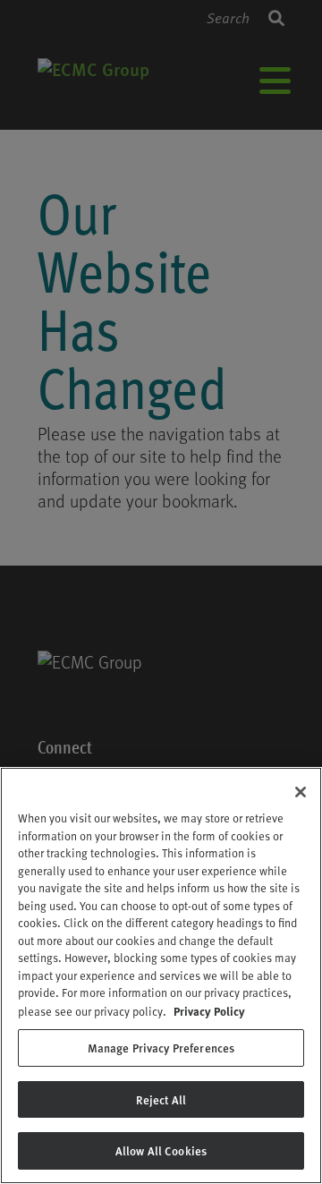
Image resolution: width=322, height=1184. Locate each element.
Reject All (161, 1099)
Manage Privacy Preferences (161, 1047)
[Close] (300, 792)
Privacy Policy (209, 1010)
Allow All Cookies (161, 1150)
